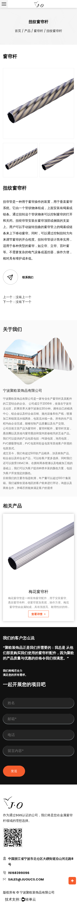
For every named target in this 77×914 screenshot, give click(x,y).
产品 (27, 31)
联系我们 (27, 277)
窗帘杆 (38, 31)
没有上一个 (23, 297)
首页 (18, 31)
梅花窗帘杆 (38, 591)
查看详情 (37, 614)
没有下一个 (23, 302)
